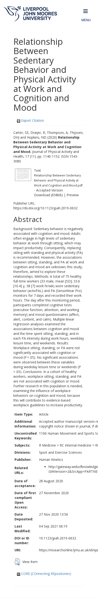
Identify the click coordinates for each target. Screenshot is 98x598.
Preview (73, 195)
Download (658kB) (48, 195)
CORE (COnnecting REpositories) (45, 573)
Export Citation (32, 120)
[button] (17, 561)
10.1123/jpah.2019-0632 (57, 538)
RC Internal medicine (75, 445)
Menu (86, 20)
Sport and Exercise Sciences (60, 452)
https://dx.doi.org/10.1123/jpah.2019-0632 (45, 208)
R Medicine (47, 445)
